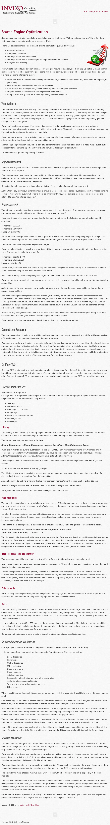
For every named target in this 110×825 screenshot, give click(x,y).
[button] (55, 21)
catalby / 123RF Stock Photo (29, 805)
